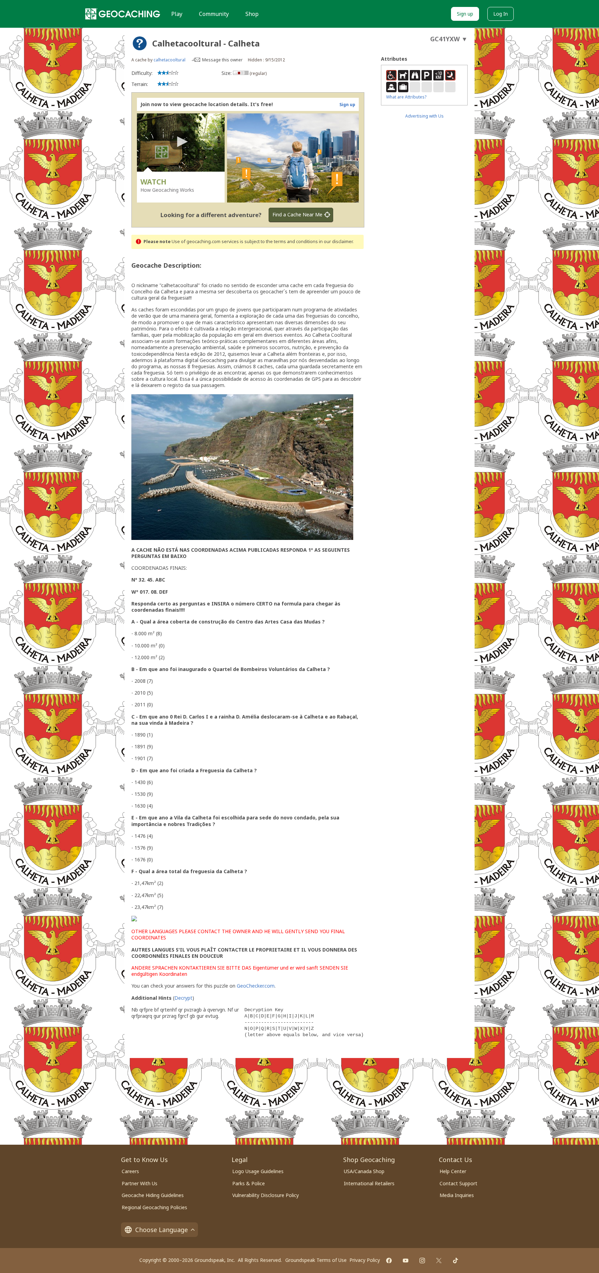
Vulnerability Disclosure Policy (265, 1195)
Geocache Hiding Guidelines (153, 1195)
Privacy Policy (364, 1260)
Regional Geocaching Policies (154, 1207)
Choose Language (161, 1229)
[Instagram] (422, 1260)
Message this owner (222, 60)
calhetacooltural (169, 60)
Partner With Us (139, 1183)
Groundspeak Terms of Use (316, 1260)
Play (176, 14)
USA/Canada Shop (364, 1171)
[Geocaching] (122, 14)
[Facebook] (389, 1260)
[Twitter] (439, 1260)
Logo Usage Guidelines (258, 1171)
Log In (500, 13)
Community (214, 14)
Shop (252, 14)
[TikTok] (455, 1260)
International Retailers (369, 1183)
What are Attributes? (406, 97)
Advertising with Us (424, 116)
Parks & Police (248, 1183)
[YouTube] (405, 1260)
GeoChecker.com (256, 985)
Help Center (453, 1171)
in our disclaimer (336, 241)
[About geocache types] (139, 43)
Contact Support (458, 1183)
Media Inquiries (457, 1195)
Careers (130, 1171)
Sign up (465, 13)
